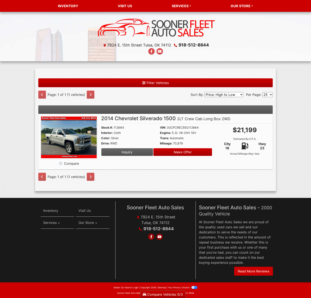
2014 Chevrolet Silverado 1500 (165, 118)
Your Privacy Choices (179, 287)
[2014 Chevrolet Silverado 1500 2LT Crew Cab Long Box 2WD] (69, 137)
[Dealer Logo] (155, 28)
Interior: (107, 133)
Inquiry (127, 152)
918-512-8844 (194, 45)
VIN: (163, 127)
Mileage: (166, 143)
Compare (71, 163)
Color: (105, 138)
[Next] (90, 95)
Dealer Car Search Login (126, 287)
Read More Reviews (253, 271)
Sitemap (162, 287)
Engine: (165, 133)
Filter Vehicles (157, 83)
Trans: (164, 138)
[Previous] (42, 95)
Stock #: (107, 127)
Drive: (105, 143)
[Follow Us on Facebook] (151, 51)
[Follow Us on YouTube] (160, 51)
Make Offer (183, 152)
